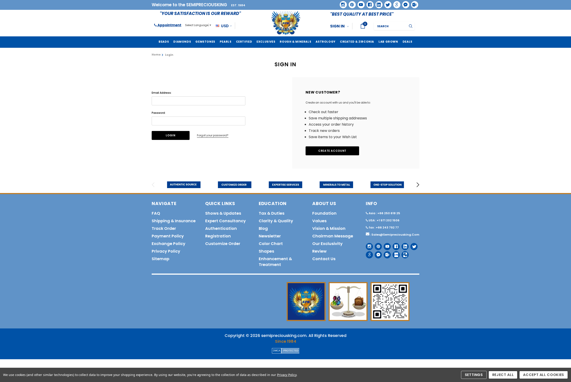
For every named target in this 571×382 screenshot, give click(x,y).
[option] (183, 184)
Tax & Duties (271, 213)
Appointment (169, 25)
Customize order (222, 243)
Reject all (503, 374)
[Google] (395, 3)
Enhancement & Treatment (275, 261)
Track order (164, 228)
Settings (474, 374)
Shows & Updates (223, 213)
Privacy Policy (286, 375)
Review (319, 251)
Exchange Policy (168, 243)
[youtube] (360, 3)
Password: (159, 113)
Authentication (221, 228)
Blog (263, 228)
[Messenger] (404, 3)
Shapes (266, 251)
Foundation (324, 213)
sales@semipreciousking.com (395, 235)
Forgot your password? (212, 135)
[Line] (394, 253)
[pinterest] (351, 3)
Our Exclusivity (327, 243)
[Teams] (413, 3)
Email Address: (162, 93)
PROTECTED (290, 350)
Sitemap (160, 259)
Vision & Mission (328, 228)
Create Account (332, 151)
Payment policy (168, 236)
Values (319, 221)
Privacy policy (166, 251)
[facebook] (368, 3)
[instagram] (341, 3)
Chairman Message (332, 236)
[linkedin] (377, 3)
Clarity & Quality (276, 221)
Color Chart (271, 243)
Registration (218, 236)
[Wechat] (403, 253)
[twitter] (386, 3)
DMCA (276, 350)
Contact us (323, 259)
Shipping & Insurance (174, 221)
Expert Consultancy (225, 221)
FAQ (156, 213)
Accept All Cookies (543, 374)
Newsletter (270, 236)
